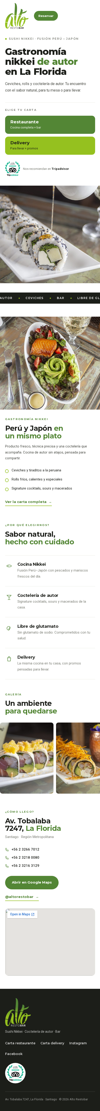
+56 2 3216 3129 (25, 866)
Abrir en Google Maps (32, 882)
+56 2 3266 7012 (25, 849)
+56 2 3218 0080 (25, 857)
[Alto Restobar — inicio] (16, 16)
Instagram (78, 1043)
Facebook (14, 1054)
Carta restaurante (20, 1043)
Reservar (45, 16)
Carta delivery (52, 1043)
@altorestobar (19, 896)
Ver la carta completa (26, 502)
